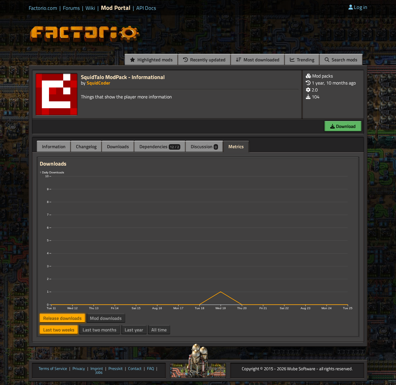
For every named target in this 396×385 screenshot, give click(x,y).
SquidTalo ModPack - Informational (123, 77)
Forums (71, 8)
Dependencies (159, 146)
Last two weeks (59, 329)
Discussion (204, 146)
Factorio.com (43, 8)
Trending (305, 59)
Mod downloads (106, 318)
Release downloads (62, 318)
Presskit (115, 369)
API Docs (146, 8)
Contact (134, 369)
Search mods (343, 59)
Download (345, 126)
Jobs (99, 373)
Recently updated (207, 59)
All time (159, 329)
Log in (360, 7)
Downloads (118, 146)
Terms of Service (53, 369)
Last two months (100, 329)
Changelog (86, 146)
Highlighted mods (154, 59)
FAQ (150, 369)
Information (54, 146)
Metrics (236, 146)
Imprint (96, 369)
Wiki (90, 8)
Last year (134, 329)
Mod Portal (115, 8)
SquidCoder (98, 82)
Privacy (78, 369)
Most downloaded (260, 59)
